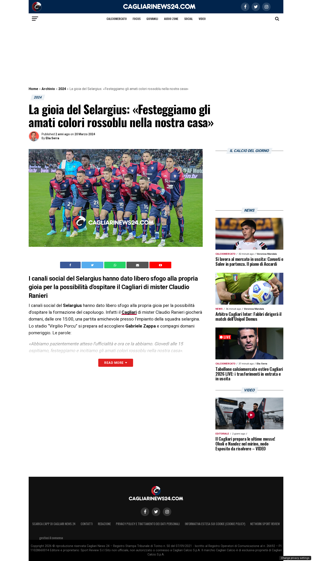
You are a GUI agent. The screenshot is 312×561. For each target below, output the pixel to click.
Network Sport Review (265, 524)
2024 (62, 89)
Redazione (104, 524)
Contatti (87, 524)
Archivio (48, 89)
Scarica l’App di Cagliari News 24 (54, 524)
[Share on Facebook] (71, 265)
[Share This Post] (115, 265)
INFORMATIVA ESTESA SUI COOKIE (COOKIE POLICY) (215, 524)
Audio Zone (171, 18)
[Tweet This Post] (93, 265)
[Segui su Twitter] (156, 512)
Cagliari (129, 312)
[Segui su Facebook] (145, 512)
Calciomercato (117, 18)
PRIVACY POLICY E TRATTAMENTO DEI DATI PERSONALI (148, 524)
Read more (114, 363)
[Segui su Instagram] (167, 512)
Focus (137, 18)
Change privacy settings (295, 558)
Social (188, 18)
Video (202, 18)
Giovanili (152, 18)
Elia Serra (52, 138)
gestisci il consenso (51, 538)
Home (33, 89)
